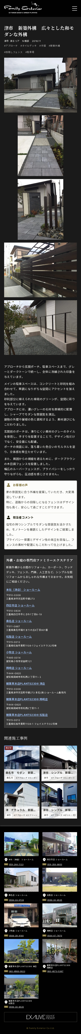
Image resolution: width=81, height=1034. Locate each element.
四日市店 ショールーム (20, 605)
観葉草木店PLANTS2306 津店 (25, 683)
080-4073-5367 (55, 971)
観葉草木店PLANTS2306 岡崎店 (27, 699)
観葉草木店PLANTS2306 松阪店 (27, 714)
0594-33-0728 (16, 900)
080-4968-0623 (17, 971)
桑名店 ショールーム (19, 621)
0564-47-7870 (54, 935)
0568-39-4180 (16, 935)
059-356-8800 (54, 864)
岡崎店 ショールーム (19, 667)
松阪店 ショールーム (19, 636)
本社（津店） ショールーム (23, 589)
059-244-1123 (16, 864)
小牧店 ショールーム (19, 652)
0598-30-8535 (54, 900)
